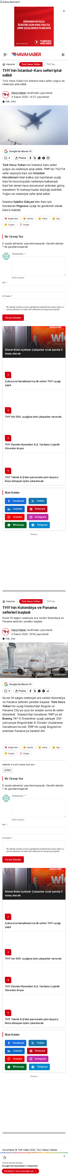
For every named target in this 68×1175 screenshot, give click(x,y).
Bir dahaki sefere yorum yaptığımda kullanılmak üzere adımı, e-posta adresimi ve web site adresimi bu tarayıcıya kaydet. (35, 308)
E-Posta (7, 296)
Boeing (7, 718)
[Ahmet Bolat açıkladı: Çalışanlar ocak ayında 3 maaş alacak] (34, 342)
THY (47, 169)
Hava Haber (18, 92)
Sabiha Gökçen (23, 201)
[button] (63, 54)
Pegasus (22, 206)
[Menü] (5, 54)
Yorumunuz (18, 254)
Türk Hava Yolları (14, 165)
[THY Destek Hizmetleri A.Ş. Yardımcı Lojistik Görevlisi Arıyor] (34, 437)
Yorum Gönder (13, 317)
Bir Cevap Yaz (14, 236)
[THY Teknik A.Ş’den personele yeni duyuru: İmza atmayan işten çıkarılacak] (34, 469)
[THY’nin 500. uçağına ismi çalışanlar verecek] (34, 405)
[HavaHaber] (26, 54)
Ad (4, 282)
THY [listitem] (8, 770)
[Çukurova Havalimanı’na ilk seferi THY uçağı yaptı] (34, 373)
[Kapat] (63, 10)
